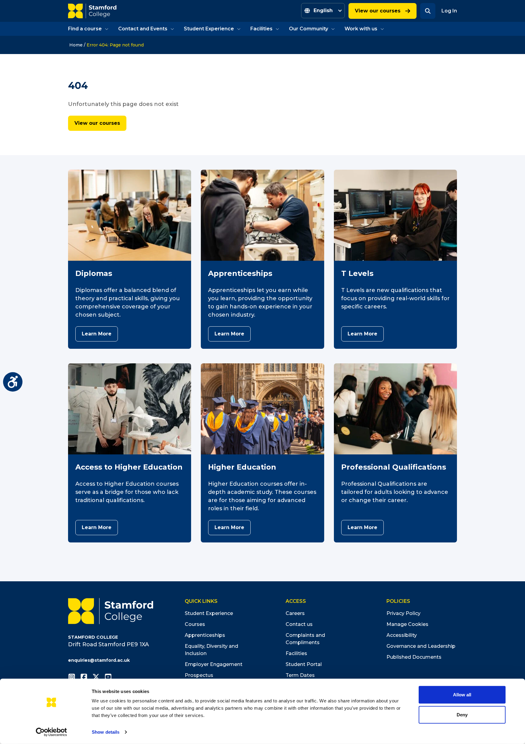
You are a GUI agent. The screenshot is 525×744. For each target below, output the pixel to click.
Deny (462, 714)
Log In (449, 11)
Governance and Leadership (420, 646)
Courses (195, 624)
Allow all (462, 694)
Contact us (299, 624)
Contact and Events (142, 29)
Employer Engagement (213, 664)
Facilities (261, 29)
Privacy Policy (403, 613)
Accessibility (401, 635)
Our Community (308, 29)
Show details (105, 732)
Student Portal (304, 664)
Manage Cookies (407, 624)
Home (76, 45)
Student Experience (209, 29)
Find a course (85, 29)
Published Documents (413, 657)
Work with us (361, 29)
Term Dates (300, 675)
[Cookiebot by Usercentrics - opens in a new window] (51, 732)
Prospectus (199, 675)
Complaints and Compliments (305, 638)
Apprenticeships (205, 635)
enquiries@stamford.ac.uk (99, 660)
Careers (295, 613)
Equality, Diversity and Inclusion (211, 649)
